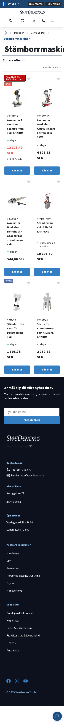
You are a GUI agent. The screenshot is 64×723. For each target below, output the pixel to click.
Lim (9, 561)
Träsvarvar (13, 568)
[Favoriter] (22, 21)
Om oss (11, 643)
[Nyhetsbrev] (5, 405)
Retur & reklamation (19, 628)
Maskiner (19, 33)
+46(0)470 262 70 (21, 470)
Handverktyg (14, 591)
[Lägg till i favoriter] (28, 78)
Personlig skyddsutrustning (23, 576)
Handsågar (13, 553)
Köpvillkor (13, 621)
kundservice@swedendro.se (27, 475)
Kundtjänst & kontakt (20, 613)
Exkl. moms (53, 4)
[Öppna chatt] (57, 716)
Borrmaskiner (38, 33)
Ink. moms (35, 4)
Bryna (10, 583)
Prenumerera (32, 420)
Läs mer (17, 171)
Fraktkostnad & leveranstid (23, 636)
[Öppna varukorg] (43, 20)
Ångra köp (13, 650)
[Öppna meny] (52, 21)
